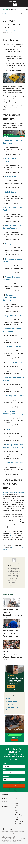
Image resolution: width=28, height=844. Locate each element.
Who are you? (6, 776)
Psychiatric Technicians (14, 347)
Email (4, 769)
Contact (17, 808)
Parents (4, 808)
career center (11, 519)
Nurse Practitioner (12, 176)
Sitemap (17, 812)
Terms (16, 817)
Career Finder (13, 535)
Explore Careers (5, 13)
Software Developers (14, 463)
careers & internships (8, 638)
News (16, 805)
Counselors (4, 801)
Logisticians (10, 429)
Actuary (8, 243)
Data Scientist (10, 192)
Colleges (4, 804)
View (15, 5)
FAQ (16, 810)
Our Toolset (18, 801)
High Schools (5, 806)
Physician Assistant (13, 315)
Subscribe (14, 785)
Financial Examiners (14, 362)
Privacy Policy (18, 815)
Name (4, 763)
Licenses (17, 819)
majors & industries (7, 617)
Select (5, 779)
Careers (17, 803)
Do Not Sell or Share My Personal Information (20, 823)
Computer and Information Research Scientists (12, 297)
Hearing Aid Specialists (14, 396)
